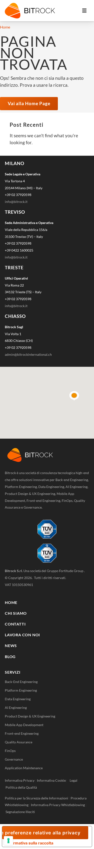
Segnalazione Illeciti (20, 812)
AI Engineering (16, 708)
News (11, 645)
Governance (14, 759)
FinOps (10, 751)
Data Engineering (18, 699)
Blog (10, 656)
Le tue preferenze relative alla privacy (41, 833)
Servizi (12, 672)
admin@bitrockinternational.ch (28, 354)
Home (5, 27)
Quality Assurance (18, 742)
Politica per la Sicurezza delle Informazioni (36, 798)
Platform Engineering (21, 690)
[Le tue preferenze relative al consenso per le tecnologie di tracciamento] (8, 840)
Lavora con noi (22, 634)
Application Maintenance (24, 768)
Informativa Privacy (19, 780)
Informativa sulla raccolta (29, 843)
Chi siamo (16, 613)
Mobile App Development (24, 725)
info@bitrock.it (16, 202)
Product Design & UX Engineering (30, 716)
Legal (75, 780)
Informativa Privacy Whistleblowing (58, 805)
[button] (84, 10)
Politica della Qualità (21, 787)
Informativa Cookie (51, 780)
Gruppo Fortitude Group (65, 571)
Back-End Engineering (21, 682)
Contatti (15, 624)
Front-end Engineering (22, 733)
